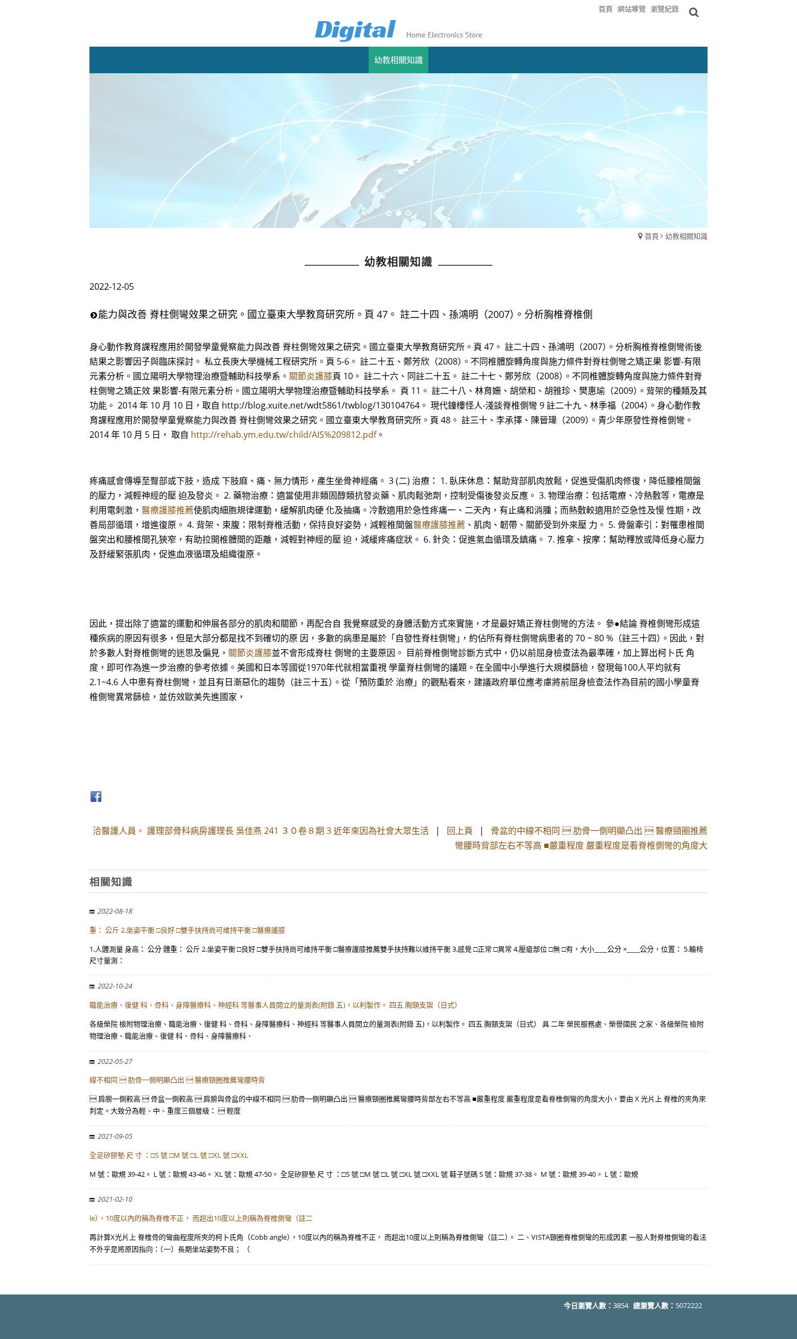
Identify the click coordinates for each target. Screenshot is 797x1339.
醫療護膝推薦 (168, 510)
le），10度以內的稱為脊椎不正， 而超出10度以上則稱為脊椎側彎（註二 (201, 1218)
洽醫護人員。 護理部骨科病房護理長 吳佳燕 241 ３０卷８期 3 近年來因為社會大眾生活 (261, 831)
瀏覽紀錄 (665, 9)
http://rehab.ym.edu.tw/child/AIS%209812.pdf (283, 435)
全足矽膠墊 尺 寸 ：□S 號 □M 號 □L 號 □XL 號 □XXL (168, 1155)
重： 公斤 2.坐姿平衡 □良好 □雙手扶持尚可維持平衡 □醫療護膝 (187, 930)
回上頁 (460, 831)
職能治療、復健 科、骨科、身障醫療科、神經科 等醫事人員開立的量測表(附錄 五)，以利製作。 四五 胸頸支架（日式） (275, 1005)
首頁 (652, 236)
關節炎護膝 (310, 376)
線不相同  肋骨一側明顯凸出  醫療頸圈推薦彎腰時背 (177, 1080)
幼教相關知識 (686, 236)
